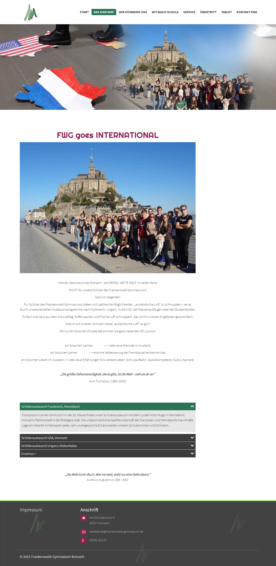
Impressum (31, 510)
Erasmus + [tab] (28, 453)
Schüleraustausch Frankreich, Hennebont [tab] (50, 406)
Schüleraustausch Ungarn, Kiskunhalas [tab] (49, 445)
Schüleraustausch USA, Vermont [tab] (44, 438)
